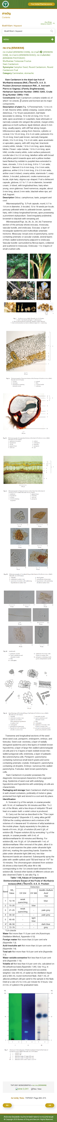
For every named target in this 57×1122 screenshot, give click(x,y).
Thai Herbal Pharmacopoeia (41, 4)
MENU (6, 39)
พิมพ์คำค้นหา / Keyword (12, 26)
